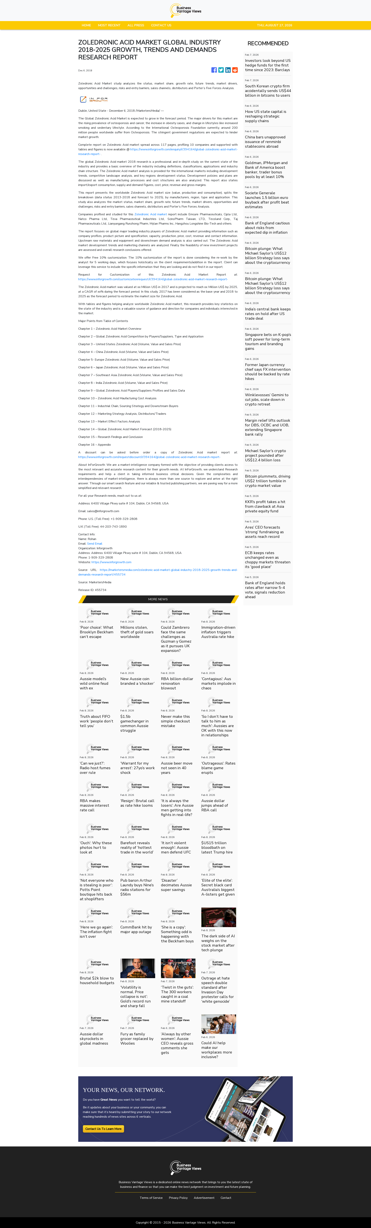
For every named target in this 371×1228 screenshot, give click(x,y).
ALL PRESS (136, 25)
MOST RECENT (109, 25)
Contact (226, 1198)
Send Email (94, 544)
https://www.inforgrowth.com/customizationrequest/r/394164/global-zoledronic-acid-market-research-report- (153, 279)
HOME (86, 25)
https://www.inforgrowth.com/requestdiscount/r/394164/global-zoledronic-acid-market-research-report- (149, 457)
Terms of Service (151, 1198)
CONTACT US (161, 25)
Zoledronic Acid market (150, 214)
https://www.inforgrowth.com (111, 562)
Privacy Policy (178, 1198)
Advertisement (204, 1198)
